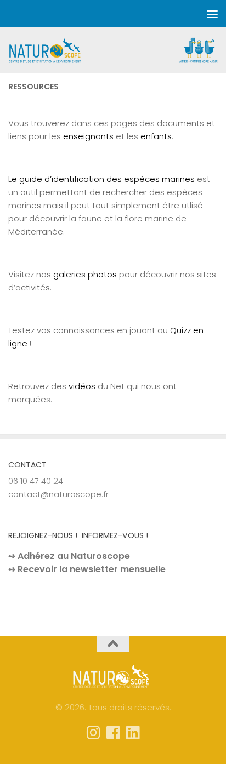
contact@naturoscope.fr (58, 494)
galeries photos (85, 274)
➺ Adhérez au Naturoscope (69, 556)
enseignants (88, 136)
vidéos (82, 386)
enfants (156, 136)
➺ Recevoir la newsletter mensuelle (87, 569)
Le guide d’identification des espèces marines (101, 179)
